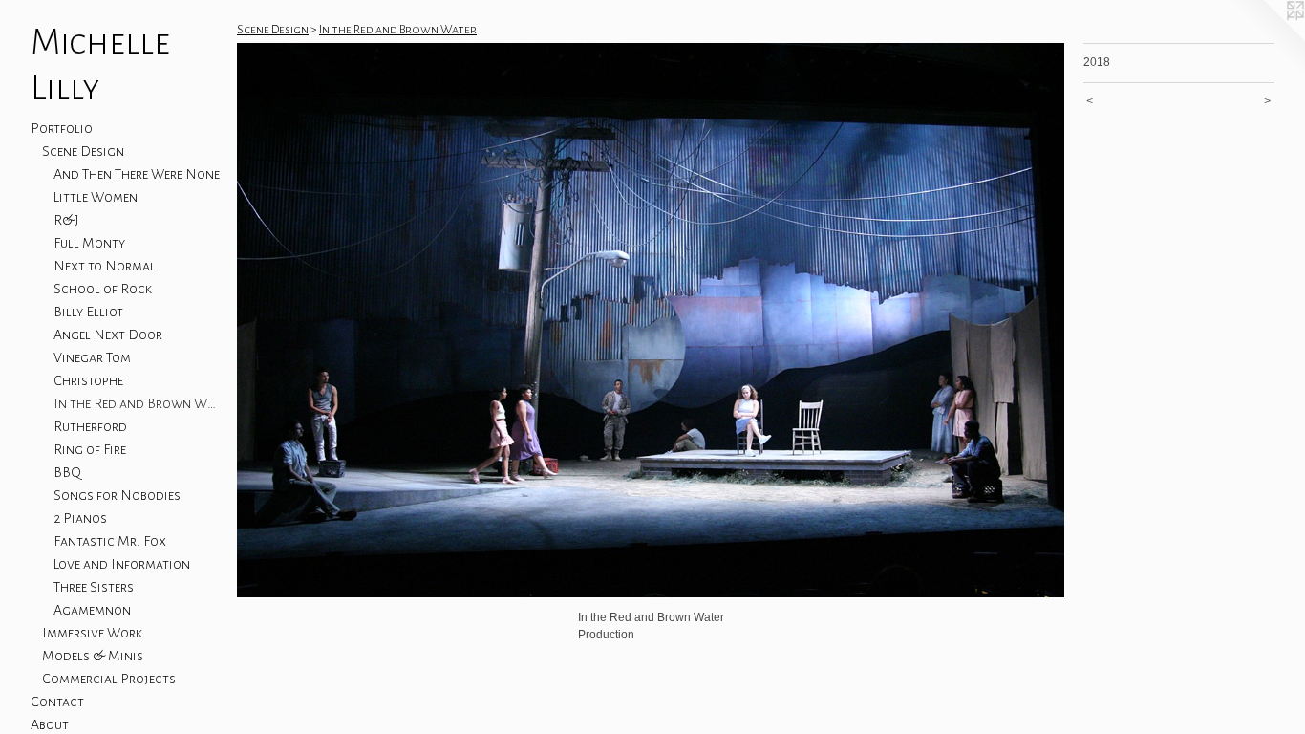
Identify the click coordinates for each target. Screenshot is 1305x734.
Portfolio (62, 128)
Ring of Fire (89, 449)
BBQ (67, 472)
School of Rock (102, 288)
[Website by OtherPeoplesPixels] (1267, 38)
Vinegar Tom (92, 357)
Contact (57, 701)
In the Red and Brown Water (137, 403)
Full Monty (89, 242)
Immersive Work (92, 632)
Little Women (95, 197)
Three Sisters (93, 586)
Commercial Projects (109, 678)
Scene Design (83, 151)
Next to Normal (104, 265)
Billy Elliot (88, 311)
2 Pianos (80, 518)
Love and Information (121, 564)
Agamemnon (92, 609)
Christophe (88, 380)
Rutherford (90, 426)
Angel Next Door (107, 334)
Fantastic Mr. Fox (109, 541)
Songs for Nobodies (117, 495)
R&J (66, 219)
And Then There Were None (136, 174)
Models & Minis (92, 655)
